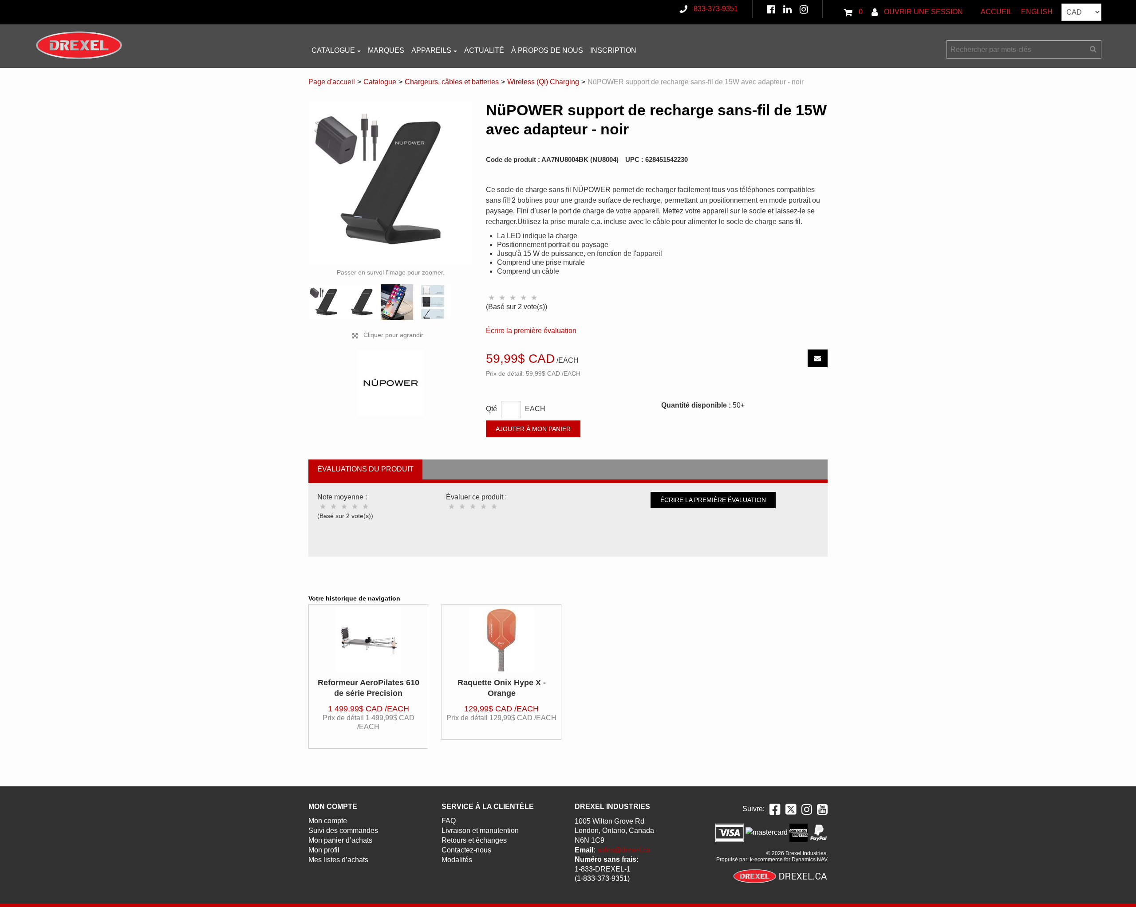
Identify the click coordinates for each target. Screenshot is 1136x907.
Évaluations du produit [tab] (365, 469)
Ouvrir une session (922, 12)
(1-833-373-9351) (602, 878)
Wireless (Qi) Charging (543, 82)
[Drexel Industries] (79, 45)
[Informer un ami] (818, 358)
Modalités (457, 860)
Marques (386, 50)
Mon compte (327, 821)
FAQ (449, 821)
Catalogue (333, 50)
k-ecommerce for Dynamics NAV (789, 859)
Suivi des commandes (343, 830)
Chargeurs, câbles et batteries (452, 82)
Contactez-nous (466, 850)
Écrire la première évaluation (531, 330)
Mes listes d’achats (338, 860)
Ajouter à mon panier (533, 428)
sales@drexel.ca (623, 850)
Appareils (431, 50)
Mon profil (323, 850)
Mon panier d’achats (340, 840)
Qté (491, 408)
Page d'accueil (331, 82)
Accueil (996, 12)
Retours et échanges (474, 840)
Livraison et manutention (480, 830)
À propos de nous (547, 50)
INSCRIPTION (613, 50)
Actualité (484, 50)
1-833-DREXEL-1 (603, 869)
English (1037, 12)
